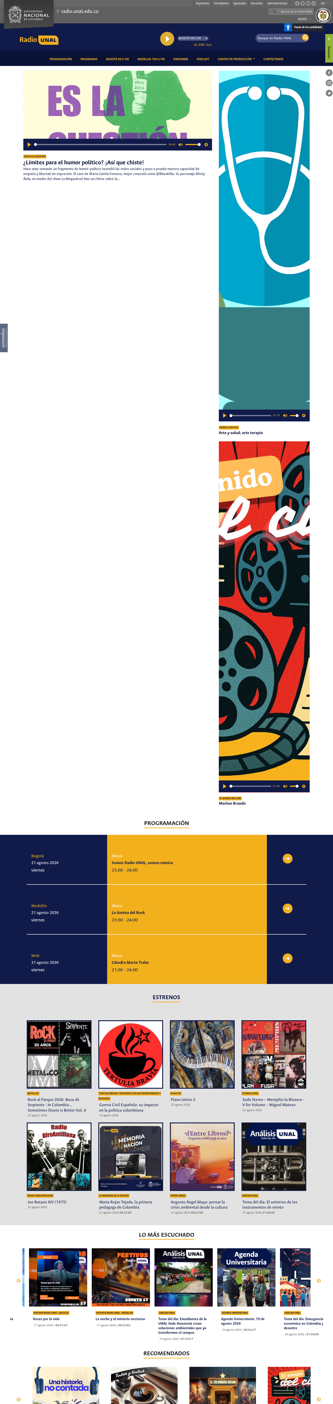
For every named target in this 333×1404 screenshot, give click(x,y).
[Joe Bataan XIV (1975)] (59, 1156)
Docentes (257, 3)
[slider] (100, 144)
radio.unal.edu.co (80, 11)
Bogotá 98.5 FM (118, 59)
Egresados (240, 3)
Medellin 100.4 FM (152, 59)
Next (317, 1278)
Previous (16, 1278)
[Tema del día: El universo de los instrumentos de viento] (273, 1156)
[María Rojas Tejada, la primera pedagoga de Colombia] (130, 1156)
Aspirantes (202, 3)
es (323, 3)
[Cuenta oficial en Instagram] (313, 3)
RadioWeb (181, 59)
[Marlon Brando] (264, 616)
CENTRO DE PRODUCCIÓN (235, 59)
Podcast (204, 59)
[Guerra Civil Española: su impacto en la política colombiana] (130, 1054)
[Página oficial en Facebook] (297, 3)
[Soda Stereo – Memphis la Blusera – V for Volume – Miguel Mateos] (273, 1054)
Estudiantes (221, 3)
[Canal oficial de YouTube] (308, 3)
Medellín (39, 906)
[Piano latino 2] (202, 1054)
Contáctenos (274, 59)
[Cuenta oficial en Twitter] (302, 3)
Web (35, 956)
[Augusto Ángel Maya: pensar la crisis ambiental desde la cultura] (202, 1156)
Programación (61, 59)
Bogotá (37, 856)
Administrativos (277, 3)
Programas (89, 59)
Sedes (302, 19)
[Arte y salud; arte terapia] (264, 246)
